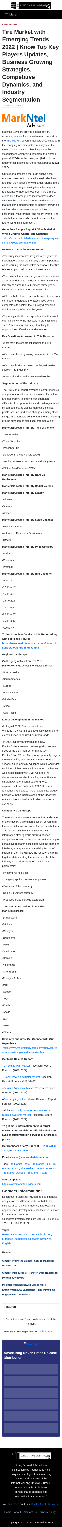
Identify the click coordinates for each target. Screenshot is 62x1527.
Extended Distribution (14, 1238)
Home (7, 1512)
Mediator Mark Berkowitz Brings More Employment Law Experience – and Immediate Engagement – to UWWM (28, 1289)
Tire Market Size (40, 1164)
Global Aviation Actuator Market (22, 1077)
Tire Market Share (19, 1164)
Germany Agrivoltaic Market (19, 1099)
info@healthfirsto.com (46, 1504)
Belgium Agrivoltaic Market (19, 1088)
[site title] (31, 1455)
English (6, 1243)
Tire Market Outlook (13, 1172)
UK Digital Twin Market (17, 1065)
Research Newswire (39, 1238)
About (17, 1512)
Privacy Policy (48, 1512)
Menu (13, 14)
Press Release (9, 24)
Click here (46, 1331)
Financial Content (12, 1234)
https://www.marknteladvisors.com (21, 1184)
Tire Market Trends (46, 1168)
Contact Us (30, 1512)
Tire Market (27, 1168)
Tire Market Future (36, 1172)
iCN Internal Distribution (37, 1234)
